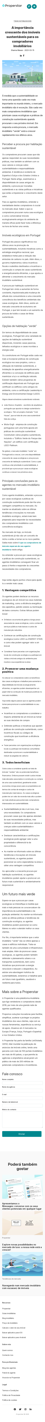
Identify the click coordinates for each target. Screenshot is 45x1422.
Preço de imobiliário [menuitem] (10, 1323)
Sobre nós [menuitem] (6, 1344)
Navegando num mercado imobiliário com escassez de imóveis (21, 1286)
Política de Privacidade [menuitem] (11, 1395)
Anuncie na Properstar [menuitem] (11, 1377)
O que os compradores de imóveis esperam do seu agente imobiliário (21, 546)
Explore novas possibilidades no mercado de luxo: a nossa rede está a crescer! (22, 1247)
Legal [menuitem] (4, 1384)
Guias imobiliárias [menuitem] (9, 1313)
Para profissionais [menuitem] (10, 1362)
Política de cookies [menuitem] (9, 1400)
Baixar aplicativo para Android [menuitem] (14, 1337)
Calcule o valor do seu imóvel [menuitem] (13, 1328)
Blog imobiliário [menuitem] (8, 1318)
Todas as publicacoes (22, 21)
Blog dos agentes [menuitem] (9, 1368)
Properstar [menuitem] (6, 1308)
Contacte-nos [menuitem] (7, 1355)
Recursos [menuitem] (6, 1303)
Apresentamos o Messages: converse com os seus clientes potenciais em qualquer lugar (22, 1206)
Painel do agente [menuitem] (8, 1373)
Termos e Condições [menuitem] (10, 1390)
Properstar (6, 1238)
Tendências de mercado (11, 1279)
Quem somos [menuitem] (7, 1350)
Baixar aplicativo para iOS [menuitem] (12, 1333)
